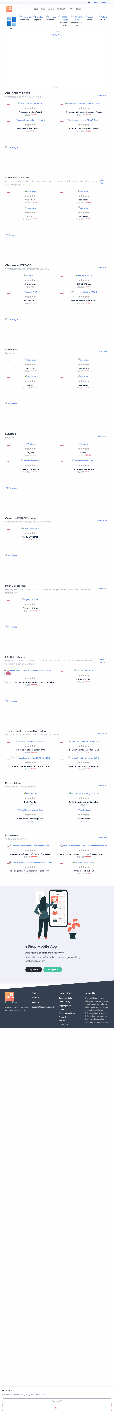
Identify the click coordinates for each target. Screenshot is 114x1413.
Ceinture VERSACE (30, 537)
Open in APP (57, 1401)
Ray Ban (30, 453)
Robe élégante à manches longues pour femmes (30, 871)
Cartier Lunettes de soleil (84, 469)
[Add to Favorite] (54, 673)
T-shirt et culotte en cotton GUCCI (83, 766)
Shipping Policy (65, 1005)
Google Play (53, 969)
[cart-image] (108, 9)
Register (104, 2)
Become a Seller (65, 998)
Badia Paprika (30, 802)
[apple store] (7, 2)
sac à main (83, 200)
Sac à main (30, 200)
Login (96, 2)
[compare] (104, 9)
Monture (84, 453)
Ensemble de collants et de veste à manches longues (83, 854)
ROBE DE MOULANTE (84, 679)
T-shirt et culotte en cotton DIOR (30, 750)
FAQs (71, 9)
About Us (62, 1020)
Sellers (51, 9)
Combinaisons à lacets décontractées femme (30, 854)
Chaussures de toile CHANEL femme (83, 129)
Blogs (78, 9)
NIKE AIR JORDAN (83, 284)
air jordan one (30, 284)
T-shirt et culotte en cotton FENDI (84, 750)
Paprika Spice (84, 818)
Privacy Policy (64, 1017)
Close (56, 1408)
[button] (89, 2)
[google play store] (11, 2)
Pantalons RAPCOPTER (84, 871)
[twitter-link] (6, 1016)
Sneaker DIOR (30, 301)
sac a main (83, 216)
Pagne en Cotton (30, 608)
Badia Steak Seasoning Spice (30, 818)
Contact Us (61, 9)
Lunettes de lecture (30, 469)
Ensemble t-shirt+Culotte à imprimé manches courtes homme (31, 682)
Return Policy (64, 1002)
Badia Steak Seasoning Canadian (83, 802)
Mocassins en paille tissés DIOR (30, 129)
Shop (43, 9)
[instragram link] (13, 1016)
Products (63, 1009)
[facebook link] (9, 1016)
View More (102, 95)
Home (35, 9)
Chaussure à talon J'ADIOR (30, 112)
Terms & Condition (67, 1013)
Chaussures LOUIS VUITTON (83, 301)
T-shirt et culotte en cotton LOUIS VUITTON (30, 766)
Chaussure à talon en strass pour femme (84, 112)
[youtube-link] (16, 1016)
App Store (34, 969)
